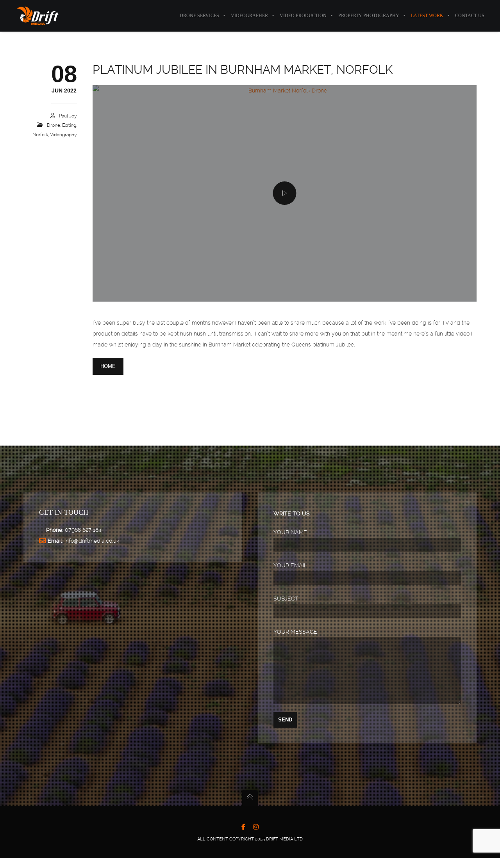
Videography (63, 134)
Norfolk (40, 134)
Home (108, 366)
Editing (69, 125)
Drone (53, 125)
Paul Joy (68, 116)
